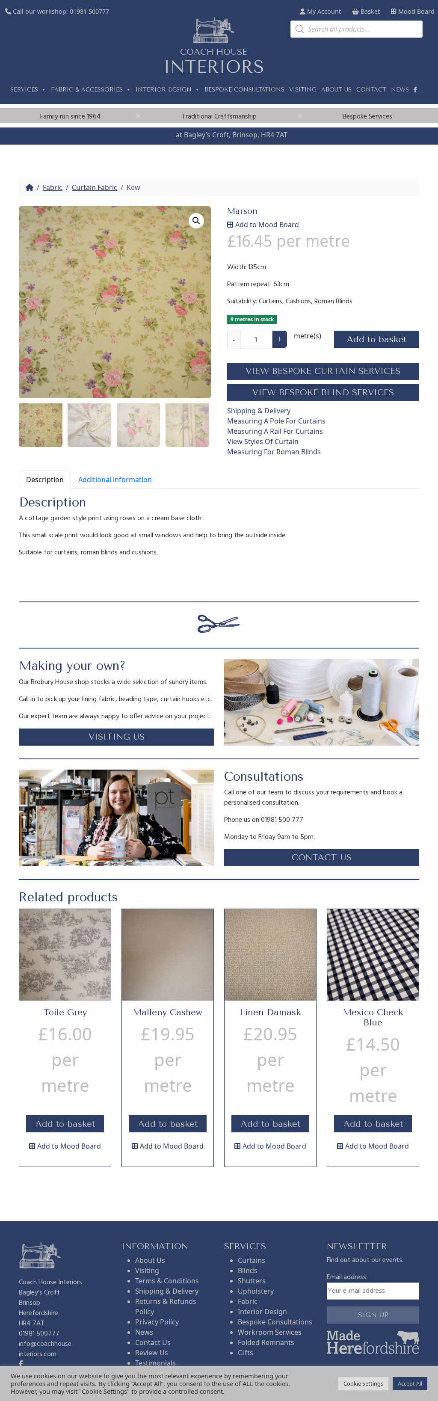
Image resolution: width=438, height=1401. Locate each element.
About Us (150, 1260)
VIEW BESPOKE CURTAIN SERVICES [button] (323, 371)
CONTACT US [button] (322, 857)
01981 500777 (89, 11)
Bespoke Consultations (244, 89)
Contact (371, 89)
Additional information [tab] (115, 479)
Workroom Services (270, 1332)
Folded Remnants (266, 1342)
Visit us (162, 134)
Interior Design (164, 89)
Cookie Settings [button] (363, 1383)
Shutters (252, 1280)
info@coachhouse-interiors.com (46, 1349)
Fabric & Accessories (87, 89)
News (400, 89)
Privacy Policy (157, 1322)
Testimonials (155, 1363)
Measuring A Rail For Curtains (275, 431)
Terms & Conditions (167, 1280)
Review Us (151, 1352)
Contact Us (153, 1342)
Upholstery (256, 1291)
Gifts (245, 1352)
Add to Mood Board (267, 224)
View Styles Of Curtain (263, 441)
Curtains (251, 1260)
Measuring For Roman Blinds (274, 451)
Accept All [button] (410, 1383)
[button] (196, 220)
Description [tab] (45, 479)
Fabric (52, 187)
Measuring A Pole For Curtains (276, 421)
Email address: (347, 1277)
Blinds (247, 1270)
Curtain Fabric (94, 187)
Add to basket (376, 339)
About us (336, 89)
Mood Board (416, 11)
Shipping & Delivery (258, 410)
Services (24, 89)
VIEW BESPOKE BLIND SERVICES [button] (323, 392)
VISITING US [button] (117, 737)
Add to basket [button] (65, 1124)
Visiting (303, 89)
